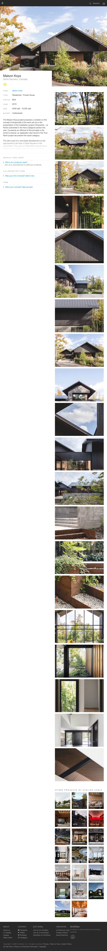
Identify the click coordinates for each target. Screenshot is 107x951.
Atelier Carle (17, 90)
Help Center (7, 937)
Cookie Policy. (66, 944)
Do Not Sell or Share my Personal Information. (20, 946)
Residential (16, 95)
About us (6, 930)
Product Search (62, 932)
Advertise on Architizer (41, 935)
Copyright (42, 946)
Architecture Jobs (63, 930)
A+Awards (7, 932)
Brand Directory (62, 935)
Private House (29, 95)
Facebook (23, 930)
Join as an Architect (40, 930)
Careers (6, 935)
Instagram (23, 937)
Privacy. (46, 944)
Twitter (22, 932)
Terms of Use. (55, 944)
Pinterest (23, 935)
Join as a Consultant (41, 932)
